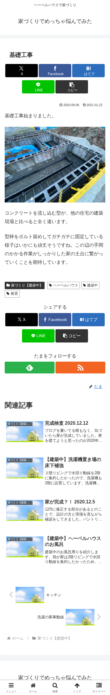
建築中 (92, 285)
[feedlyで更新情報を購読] (30, 367)
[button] (71, 86)
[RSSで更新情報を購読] (80, 367)
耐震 (14, 293)
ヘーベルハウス (65, 285)
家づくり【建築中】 (27, 285)
